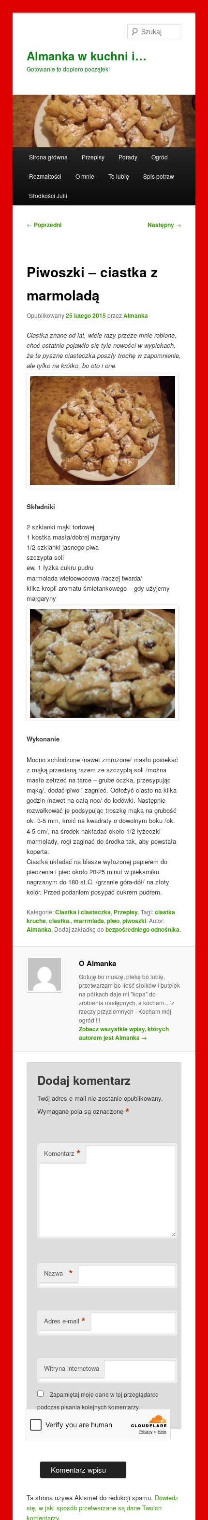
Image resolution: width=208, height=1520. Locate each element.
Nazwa (58, 1273)
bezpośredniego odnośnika (142, 929)
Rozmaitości (45, 176)
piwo (113, 920)
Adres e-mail (65, 1321)
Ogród (159, 157)
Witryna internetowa (71, 1368)
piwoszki (134, 920)
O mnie (84, 176)
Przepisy (93, 157)
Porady (128, 157)
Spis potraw (158, 176)
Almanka (135, 315)
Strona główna (48, 157)
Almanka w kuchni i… (87, 55)
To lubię (118, 176)
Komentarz (62, 1153)
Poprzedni (44, 224)
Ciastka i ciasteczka (83, 912)
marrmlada (89, 920)
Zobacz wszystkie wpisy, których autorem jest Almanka (124, 1033)
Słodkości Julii (48, 195)
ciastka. (60, 920)
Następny (164, 224)
